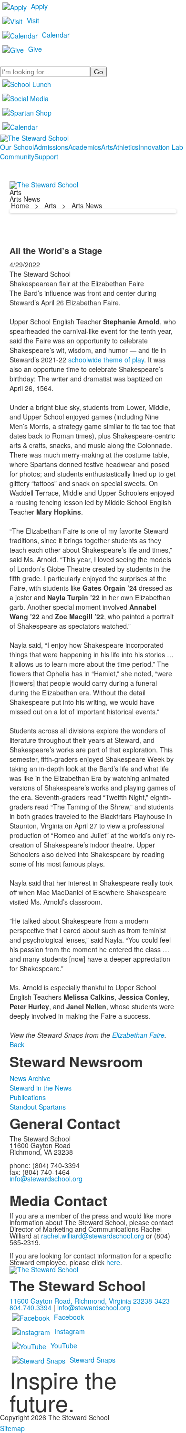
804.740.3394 (31, 1307)
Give (35, 49)
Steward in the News (41, 1087)
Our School (17, 147)
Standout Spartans (38, 1106)
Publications (28, 1097)
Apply (39, 6)
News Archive (30, 1078)
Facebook (69, 1317)
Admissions (51, 147)
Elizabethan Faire (138, 1035)
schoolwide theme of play (106, 359)
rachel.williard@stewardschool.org (92, 1235)
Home (21, 205)
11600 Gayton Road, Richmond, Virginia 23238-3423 (90, 1301)
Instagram (69, 1331)
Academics (84, 147)
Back (17, 1044)
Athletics (125, 147)
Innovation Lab (160, 147)
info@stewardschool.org (46, 1178)
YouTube (64, 1345)
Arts (107, 147)
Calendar (56, 34)
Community (17, 156)
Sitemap (12, 1428)
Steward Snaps (92, 1360)
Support (46, 156)
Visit (33, 20)
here (113, 1262)
